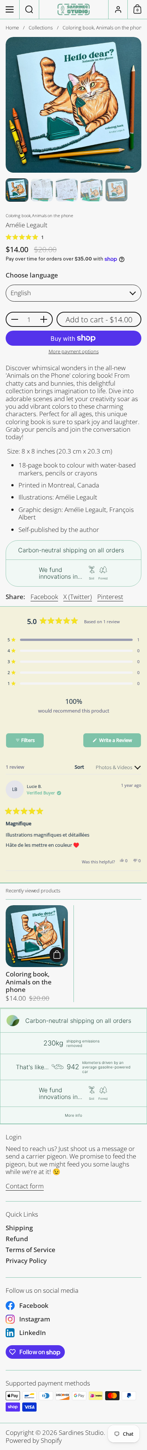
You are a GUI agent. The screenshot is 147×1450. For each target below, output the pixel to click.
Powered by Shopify (34, 1440)
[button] (29, 9)
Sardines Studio (81, 1432)
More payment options (74, 352)
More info (73, 1115)
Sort (80, 766)
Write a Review (119, 742)
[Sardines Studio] (74, 9)
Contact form (25, 1186)
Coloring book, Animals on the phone (37, 954)
